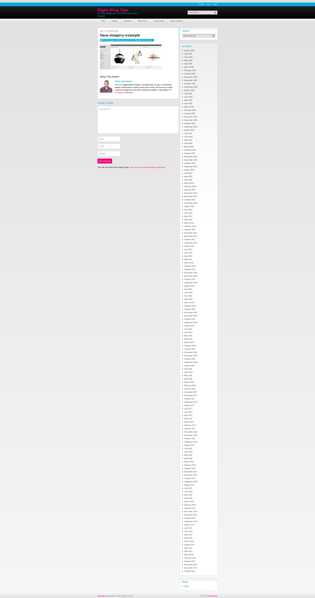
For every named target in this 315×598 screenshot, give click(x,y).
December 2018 (190, 352)
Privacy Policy (159, 21)
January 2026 (189, 74)
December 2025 (190, 77)
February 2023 (190, 186)
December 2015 (190, 472)
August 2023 (189, 170)
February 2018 (190, 385)
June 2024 (188, 137)
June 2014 (188, 531)
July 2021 (188, 249)
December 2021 (190, 233)
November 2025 (190, 80)
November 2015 (190, 475)
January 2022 (189, 229)
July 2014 (188, 528)
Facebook (201, 4)
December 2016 (190, 432)
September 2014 (190, 521)
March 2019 (189, 342)
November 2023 (190, 160)
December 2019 (190, 312)
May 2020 (188, 296)
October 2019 (189, 319)
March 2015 (189, 501)
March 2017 (189, 422)
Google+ (215, 4)
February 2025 (190, 110)
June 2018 (188, 372)
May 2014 (188, 535)
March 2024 (189, 147)
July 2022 (188, 210)
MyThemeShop (212, 596)
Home (103, 21)
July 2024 (188, 133)
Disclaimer (127, 21)
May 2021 (188, 256)
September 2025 (190, 87)
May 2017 (188, 415)
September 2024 (190, 127)
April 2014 (188, 538)
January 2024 (189, 153)
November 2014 (190, 515)
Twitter (208, 4)
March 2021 (189, 263)
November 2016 (190, 435)
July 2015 (188, 488)
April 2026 (188, 64)
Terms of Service (177, 21)
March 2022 (189, 223)
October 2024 (189, 123)
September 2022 (190, 203)
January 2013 (189, 561)
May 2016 (188, 455)
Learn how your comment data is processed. (148, 167)
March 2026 (189, 67)
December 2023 (190, 157)
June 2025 (188, 97)
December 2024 (190, 117)
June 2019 (188, 332)
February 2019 (190, 346)
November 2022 (190, 196)
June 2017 (188, 412)
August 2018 (189, 365)
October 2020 (189, 279)
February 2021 (190, 266)
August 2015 (189, 485)
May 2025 (188, 100)
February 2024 (190, 150)
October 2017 (189, 399)
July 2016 (188, 448)
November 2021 (190, 236)
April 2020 (188, 299)
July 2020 (188, 289)
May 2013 (188, 548)
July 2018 (188, 369)
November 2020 (190, 276)
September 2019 (190, 322)
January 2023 (189, 190)
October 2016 (189, 438)
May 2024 (188, 140)
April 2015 (188, 498)
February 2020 (190, 306)
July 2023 (188, 173)
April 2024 (188, 143)
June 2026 (188, 57)
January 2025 (189, 113)
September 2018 (190, 362)
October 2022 (189, 200)
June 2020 (188, 293)
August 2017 (189, 405)
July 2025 (188, 94)
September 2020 (190, 283)
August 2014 (189, 525)
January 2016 (189, 468)
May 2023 (188, 176)
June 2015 (188, 492)
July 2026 (188, 54)
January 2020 (189, 309)
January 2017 (189, 428)
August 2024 (189, 130)
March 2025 (189, 107)
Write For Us (142, 21)
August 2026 (189, 50)
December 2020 (190, 273)
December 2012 (190, 564)
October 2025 (189, 84)
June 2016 (188, 452)
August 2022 (189, 206)
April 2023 (188, 180)
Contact (114, 21)
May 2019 (188, 336)
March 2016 (189, 462)
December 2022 (190, 193)
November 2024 (190, 120)
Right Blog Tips (113, 10)
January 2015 (189, 508)
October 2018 (189, 359)
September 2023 (190, 166)
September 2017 (190, 402)
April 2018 (188, 379)
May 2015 (188, 495)
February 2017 (190, 425)
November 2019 (190, 316)
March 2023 (189, 183)
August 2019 (189, 326)
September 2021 (190, 243)
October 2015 (189, 478)
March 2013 (189, 555)
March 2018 (189, 382)
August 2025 (189, 90)
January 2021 (189, 269)
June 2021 (188, 253)
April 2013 (188, 551)
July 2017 (188, 409)
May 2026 (188, 60)
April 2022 (188, 220)
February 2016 (190, 465)
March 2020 (189, 302)
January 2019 (189, 349)
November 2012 (190, 568)
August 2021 (189, 246)
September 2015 (190, 482)
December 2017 (190, 392)
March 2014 (189, 541)
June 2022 (188, 213)
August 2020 (189, 286)
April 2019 (188, 339)
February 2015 (190, 505)
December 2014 (190, 511)
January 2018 (189, 389)
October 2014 (189, 518)
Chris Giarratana (108, 40)
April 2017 (188, 419)
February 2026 (190, 70)
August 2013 (189, 545)
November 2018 (190, 356)
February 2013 (190, 558)
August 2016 (189, 445)
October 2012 (189, 571)
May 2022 (188, 216)
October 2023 (189, 163)
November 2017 (190, 395)
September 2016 (190, 442)
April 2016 (188, 458)
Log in (186, 586)
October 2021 (189, 239)
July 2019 (188, 329)
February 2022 (190, 226)
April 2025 (188, 103)
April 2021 (188, 259)
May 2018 (188, 375)
